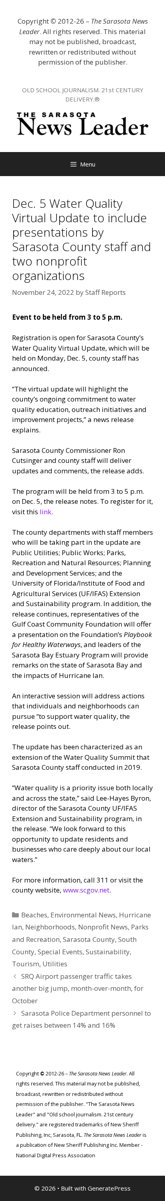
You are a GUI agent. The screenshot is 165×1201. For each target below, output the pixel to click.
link (45, 511)
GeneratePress (109, 1188)
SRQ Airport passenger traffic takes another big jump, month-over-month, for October (77, 988)
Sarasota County (89, 939)
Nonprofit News (103, 926)
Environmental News (83, 914)
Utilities (54, 963)
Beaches (34, 914)
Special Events (60, 951)
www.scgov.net (86, 890)
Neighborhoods (50, 926)
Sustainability (108, 951)
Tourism (25, 963)
